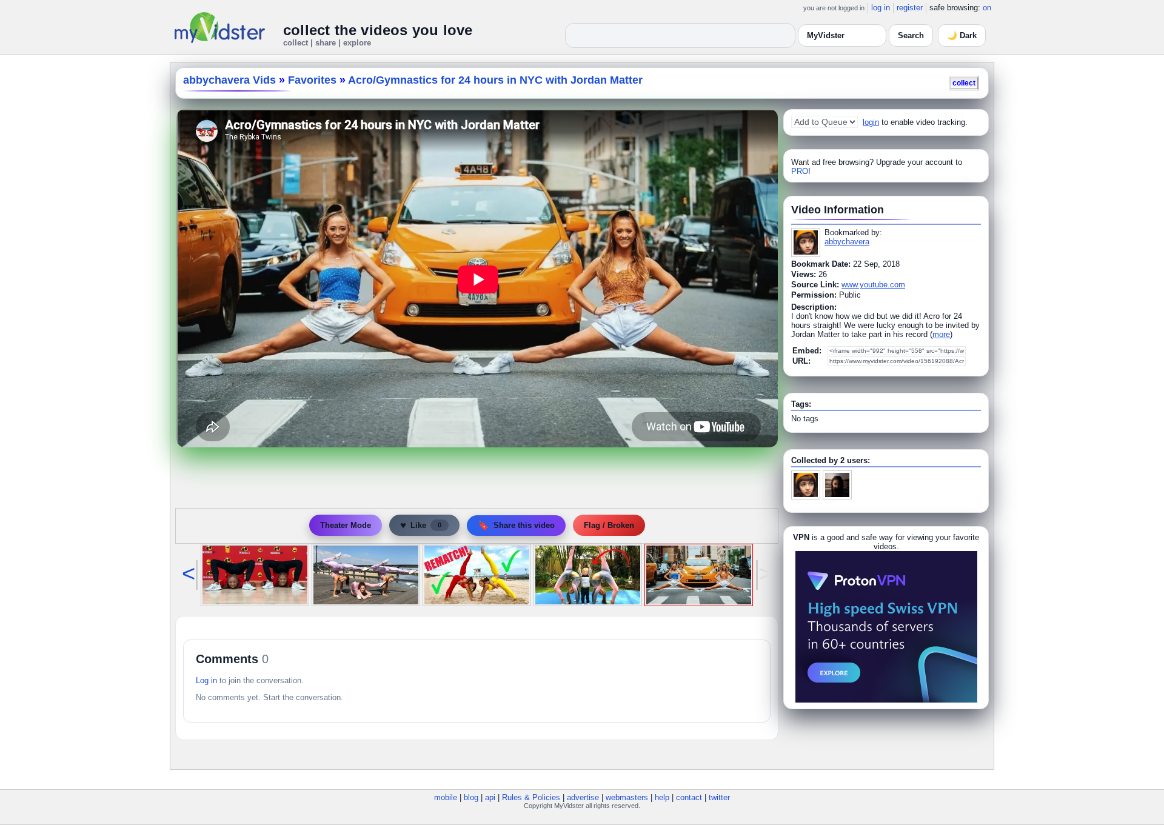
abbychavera (846, 241)
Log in (206, 680)
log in (880, 7)
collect (963, 83)
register (910, 7)
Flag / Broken (609, 525)
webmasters (627, 797)
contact (689, 797)
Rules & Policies (531, 797)
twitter (719, 797)
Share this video (516, 525)
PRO (799, 171)
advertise (583, 797)
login (871, 122)
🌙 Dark (962, 35)
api (490, 797)
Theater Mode (345, 525)
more (941, 334)
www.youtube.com (873, 284)
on (987, 7)
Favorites (312, 80)
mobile (445, 797)
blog (471, 797)
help (662, 797)
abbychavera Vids (229, 80)
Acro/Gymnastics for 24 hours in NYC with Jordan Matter (495, 80)
